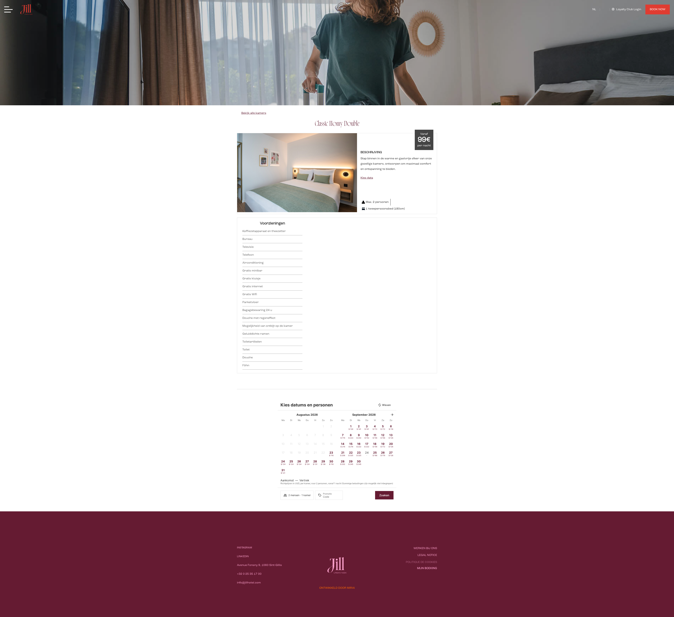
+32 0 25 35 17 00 (249, 574)
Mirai (351, 588)
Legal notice (427, 555)
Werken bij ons (425, 548)
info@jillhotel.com (249, 582)
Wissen (386, 404)
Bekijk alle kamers (253, 113)
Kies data (367, 178)
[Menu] (9, 9)
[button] (240, 173)
